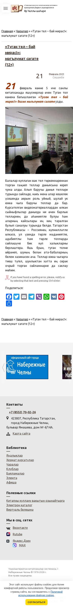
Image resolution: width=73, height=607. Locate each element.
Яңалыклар (14, 455)
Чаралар (22, 31)
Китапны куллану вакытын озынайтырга (35, 500)
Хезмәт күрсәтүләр (20, 460)
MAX (22, 545)
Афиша (11, 482)
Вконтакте (20, 527)
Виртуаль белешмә (20, 509)
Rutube (17, 534)
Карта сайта (21, 433)
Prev (3, 367)
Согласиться (36, 602)
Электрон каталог (19, 505)
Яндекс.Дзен (22, 540)
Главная (7, 31)
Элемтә (11, 478)
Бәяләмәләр (15, 473)
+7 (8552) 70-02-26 (22, 412)
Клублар (12, 469)
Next (70, 367)
